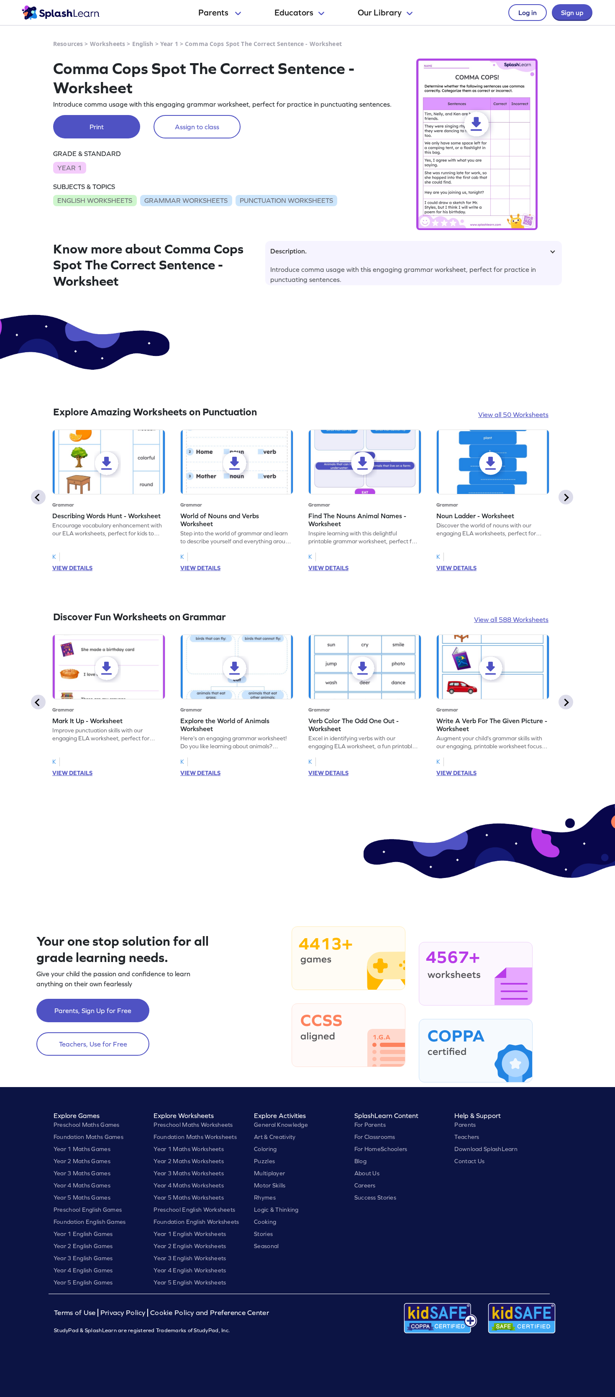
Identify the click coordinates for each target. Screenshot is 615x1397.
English (143, 44)
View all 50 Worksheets (513, 414)
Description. (288, 251)
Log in (527, 12)
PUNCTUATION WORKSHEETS (286, 200)
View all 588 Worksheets (511, 619)
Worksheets (107, 44)
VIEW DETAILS (72, 568)
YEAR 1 (69, 167)
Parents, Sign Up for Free (92, 1010)
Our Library (380, 12)
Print (97, 126)
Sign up (572, 12)
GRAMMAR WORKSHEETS (186, 200)
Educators (293, 12)
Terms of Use (75, 1313)
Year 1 (169, 44)
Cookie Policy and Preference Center (209, 1313)
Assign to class (197, 126)
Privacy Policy (123, 1313)
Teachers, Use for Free (93, 1044)
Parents (214, 12)
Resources (68, 44)
